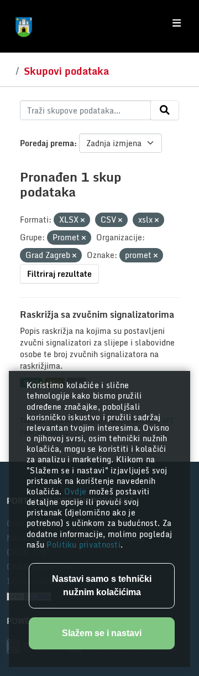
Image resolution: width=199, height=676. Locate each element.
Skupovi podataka (66, 71)
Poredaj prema (47, 143)
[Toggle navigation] (176, 23)
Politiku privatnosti (83, 544)
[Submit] (164, 110)
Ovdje (76, 491)
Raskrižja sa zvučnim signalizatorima (97, 314)
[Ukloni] (83, 220)
